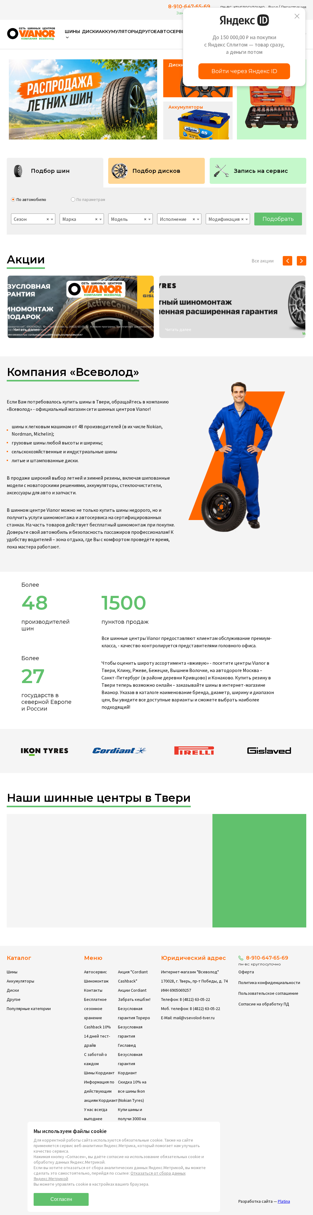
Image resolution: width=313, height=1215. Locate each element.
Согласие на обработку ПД (263, 1004)
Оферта (246, 972)
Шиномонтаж (96, 981)
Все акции (263, 261)
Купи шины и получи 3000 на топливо (132, 1119)
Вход (273, 7)
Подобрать (278, 219)
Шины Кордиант (99, 1073)
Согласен (61, 1199)
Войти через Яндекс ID (244, 71)
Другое (147, 31)
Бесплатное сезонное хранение (95, 1008)
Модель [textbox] (128, 219)
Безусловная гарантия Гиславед (130, 1036)
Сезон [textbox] (31, 219)
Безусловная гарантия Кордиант (130, 1064)
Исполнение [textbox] (177, 219)
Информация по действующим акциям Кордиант (101, 1091)
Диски (90, 31)
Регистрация (293, 7)
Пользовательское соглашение (268, 993)
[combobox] (33, 219)
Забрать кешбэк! (134, 999)
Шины (12, 972)
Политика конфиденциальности (269, 982)
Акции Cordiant (132, 990)
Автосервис (172, 31)
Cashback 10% (97, 1027)
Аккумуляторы (118, 31)
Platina (284, 1201)
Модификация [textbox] (226, 219)
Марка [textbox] (80, 219)
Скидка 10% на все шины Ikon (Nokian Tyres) (132, 1091)
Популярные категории (29, 1008)
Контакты (93, 990)
